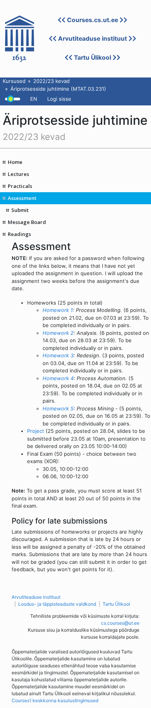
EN (33, 99)
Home (15, 161)
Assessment (22, 198)
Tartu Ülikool (92, 57)
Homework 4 (58, 378)
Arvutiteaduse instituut (93, 38)
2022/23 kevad (51, 81)
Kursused (14, 81)
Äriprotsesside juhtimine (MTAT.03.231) (58, 89)
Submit (20, 210)
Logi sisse (59, 99)
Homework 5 (58, 408)
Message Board (27, 222)
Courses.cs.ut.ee (92, 20)
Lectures (18, 174)
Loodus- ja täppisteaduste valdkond (57, 604)
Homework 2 (58, 333)
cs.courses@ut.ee (120, 623)
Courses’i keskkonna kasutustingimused (55, 700)
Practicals (20, 186)
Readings (19, 234)
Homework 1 (58, 310)
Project (35, 431)
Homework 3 (58, 355)
